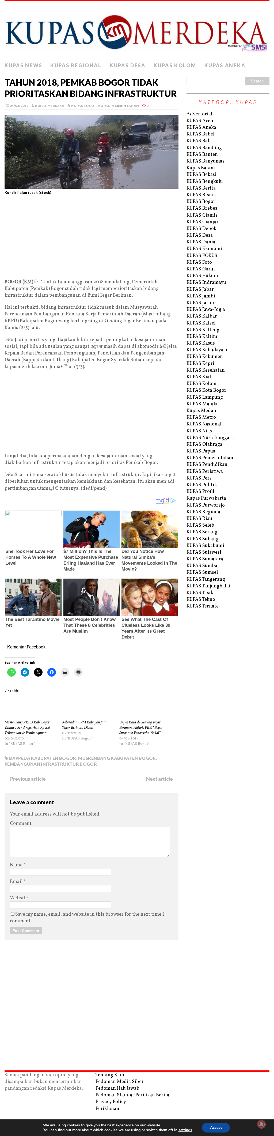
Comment (21, 823)
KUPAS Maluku (203, 404)
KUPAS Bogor (84, 106)
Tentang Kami (111, 1075)
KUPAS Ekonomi (204, 249)
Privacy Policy (111, 1102)
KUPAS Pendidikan (207, 464)
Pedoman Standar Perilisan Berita (132, 1095)
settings (185, 1130)
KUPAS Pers (199, 478)
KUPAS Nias (199, 431)
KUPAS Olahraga (204, 444)
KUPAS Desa (128, 65)
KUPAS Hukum (202, 276)
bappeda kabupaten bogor (42, 758)
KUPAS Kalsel (201, 323)
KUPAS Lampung (205, 397)
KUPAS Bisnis (201, 195)
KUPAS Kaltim (202, 336)
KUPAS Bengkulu (205, 181)
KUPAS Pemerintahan (118, 106)
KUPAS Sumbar (203, 566)
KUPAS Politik (202, 485)
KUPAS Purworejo (206, 505)
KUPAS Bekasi (201, 174)
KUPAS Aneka (225, 65)
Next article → (162, 779)
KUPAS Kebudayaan (208, 350)
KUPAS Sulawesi (204, 552)
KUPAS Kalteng (203, 330)
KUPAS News (23, 65)
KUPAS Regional (76, 65)
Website (19, 898)
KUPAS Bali (199, 141)
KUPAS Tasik (200, 593)
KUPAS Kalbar (202, 316)
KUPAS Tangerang (206, 579)
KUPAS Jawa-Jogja (206, 309)
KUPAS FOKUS (202, 255)
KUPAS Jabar (200, 289)
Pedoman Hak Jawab (117, 1088)
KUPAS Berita (201, 188)
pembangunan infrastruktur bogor (51, 764)
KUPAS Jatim (200, 303)
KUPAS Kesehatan (206, 370)
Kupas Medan (201, 410)
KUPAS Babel (201, 134)
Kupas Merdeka (49, 106)
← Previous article (25, 779)
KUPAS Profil (200, 491)
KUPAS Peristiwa (205, 471)
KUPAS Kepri (200, 363)
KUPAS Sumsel (202, 572)
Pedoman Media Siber (120, 1081)
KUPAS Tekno (201, 599)
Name (17, 865)
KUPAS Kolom (175, 65)
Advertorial (199, 114)
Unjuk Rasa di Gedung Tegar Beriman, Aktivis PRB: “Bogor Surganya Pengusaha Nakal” (141, 728)
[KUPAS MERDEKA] (137, 30)
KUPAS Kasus (201, 343)
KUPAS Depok (201, 228)
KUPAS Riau (199, 518)
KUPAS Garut (201, 269)
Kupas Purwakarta (206, 498)
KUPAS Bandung (204, 148)
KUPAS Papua (201, 451)
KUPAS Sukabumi (205, 545)
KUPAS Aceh (200, 121)
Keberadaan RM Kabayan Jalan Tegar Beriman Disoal (85, 725)
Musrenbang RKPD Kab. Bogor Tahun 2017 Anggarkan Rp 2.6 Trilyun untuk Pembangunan (27, 728)
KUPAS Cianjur (203, 222)
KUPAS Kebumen (205, 356)
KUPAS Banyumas (205, 161)
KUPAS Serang (202, 532)
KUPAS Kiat (199, 377)
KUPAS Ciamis (202, 215)
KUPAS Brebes (202, 208)
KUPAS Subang (203, 539)
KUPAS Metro (201, 417)
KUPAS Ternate (203, 606)
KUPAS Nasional (204, 424)
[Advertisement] (91, 239)
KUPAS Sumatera (205, 559)
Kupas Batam (201, 168)
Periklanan (107, 1108)
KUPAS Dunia (201, 242)
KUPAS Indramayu (206, 282)
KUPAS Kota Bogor (206, 390)
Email (17, 881)
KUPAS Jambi (201, 296)
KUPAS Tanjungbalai (208, 586)
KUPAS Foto (199, 262)
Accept (216, 1127)
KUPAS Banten (202, 154)
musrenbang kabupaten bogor (117, 758)
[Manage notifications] (261, 1124)
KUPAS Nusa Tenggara (210, 438)
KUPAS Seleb (200, 525)
